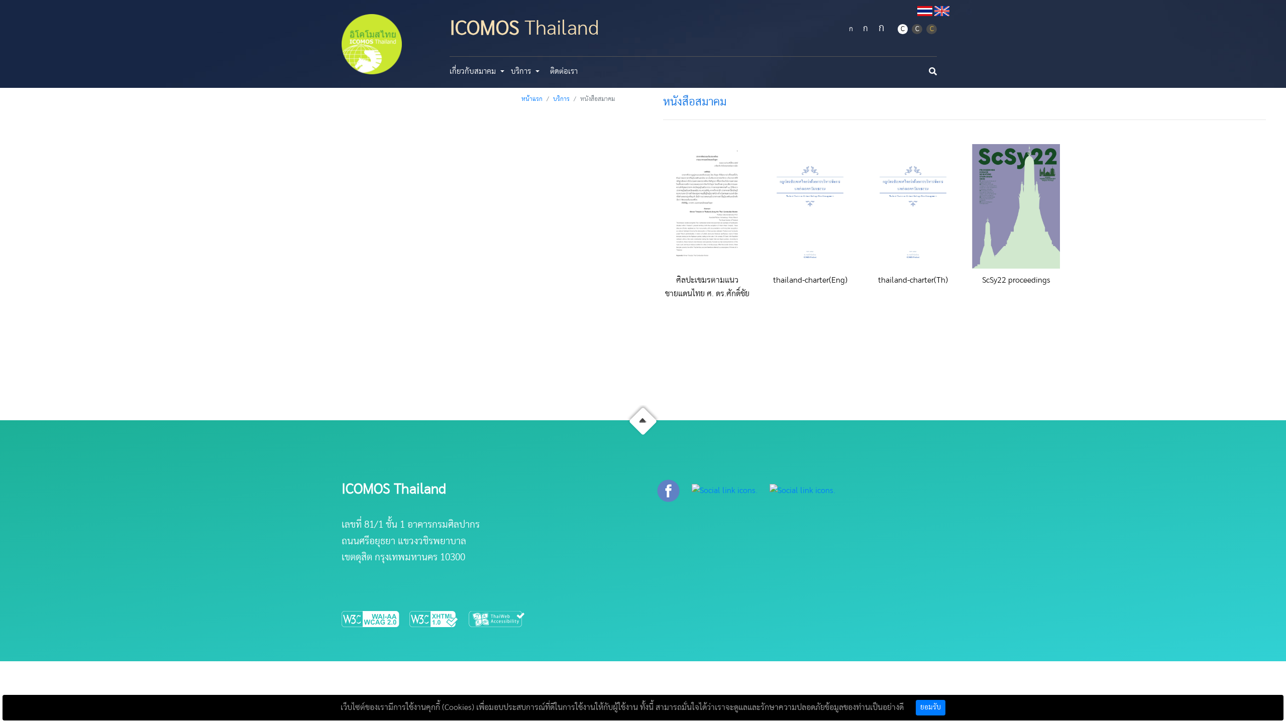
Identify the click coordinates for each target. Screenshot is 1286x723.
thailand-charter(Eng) (810, 280)
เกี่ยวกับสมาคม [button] (474, 71)
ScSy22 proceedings (1016, 280)
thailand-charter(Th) (913, 280)
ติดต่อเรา (564, 71)
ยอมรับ (930, 707)
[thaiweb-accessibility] (497, 619)
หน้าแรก (532, 99)
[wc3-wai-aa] (375, 619)
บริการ (561, 99)
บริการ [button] (522, 71)
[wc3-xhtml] (439, 619)
